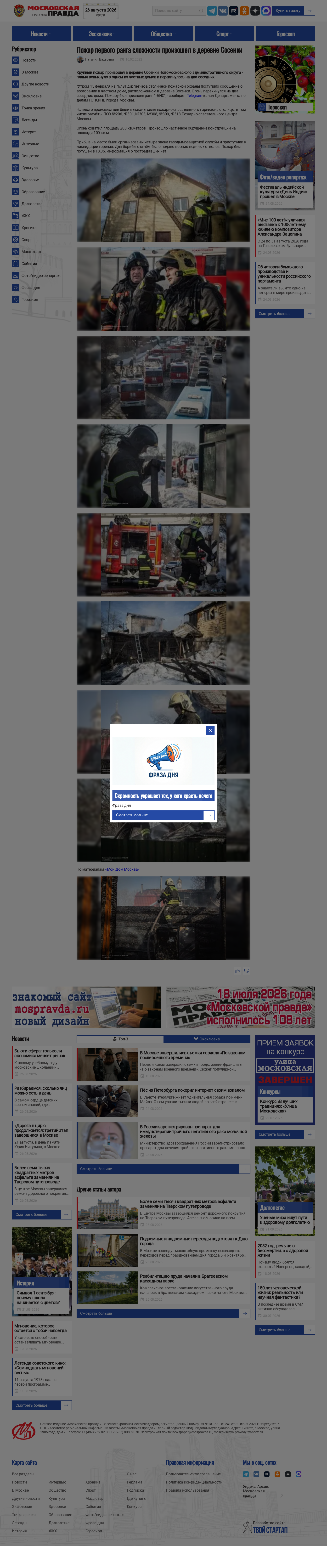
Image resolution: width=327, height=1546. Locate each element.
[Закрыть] (210, 730)
